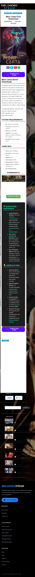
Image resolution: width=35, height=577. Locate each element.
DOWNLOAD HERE (13, 196)
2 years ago (17, 21)
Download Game (14, 74)
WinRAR (11, 236)
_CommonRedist (13, 218)
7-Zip (13, 247)
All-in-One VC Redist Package (14, 320)
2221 (13, 23)
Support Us (5, 516)
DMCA (4, 558)
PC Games (5, 510)
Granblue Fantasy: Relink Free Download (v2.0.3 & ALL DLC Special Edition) (22, 436)
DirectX (11, 228)
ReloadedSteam (8, 21)
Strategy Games (17, 13)
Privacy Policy (6, 561)
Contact (4, 564)
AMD (15, 291)
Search (7, 405)
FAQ (3, 552)
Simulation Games (7, 535)
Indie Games (8, 13)
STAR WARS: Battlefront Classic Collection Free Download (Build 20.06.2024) (22, 445)
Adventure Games (7, 529)
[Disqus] (13, 365)
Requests (4, 513)
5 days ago (28, 422)
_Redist (11, 217)
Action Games (6, 526)
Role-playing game (7, 542)
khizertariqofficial (20, 422)
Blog (3, 555)
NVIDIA (11, 291)
